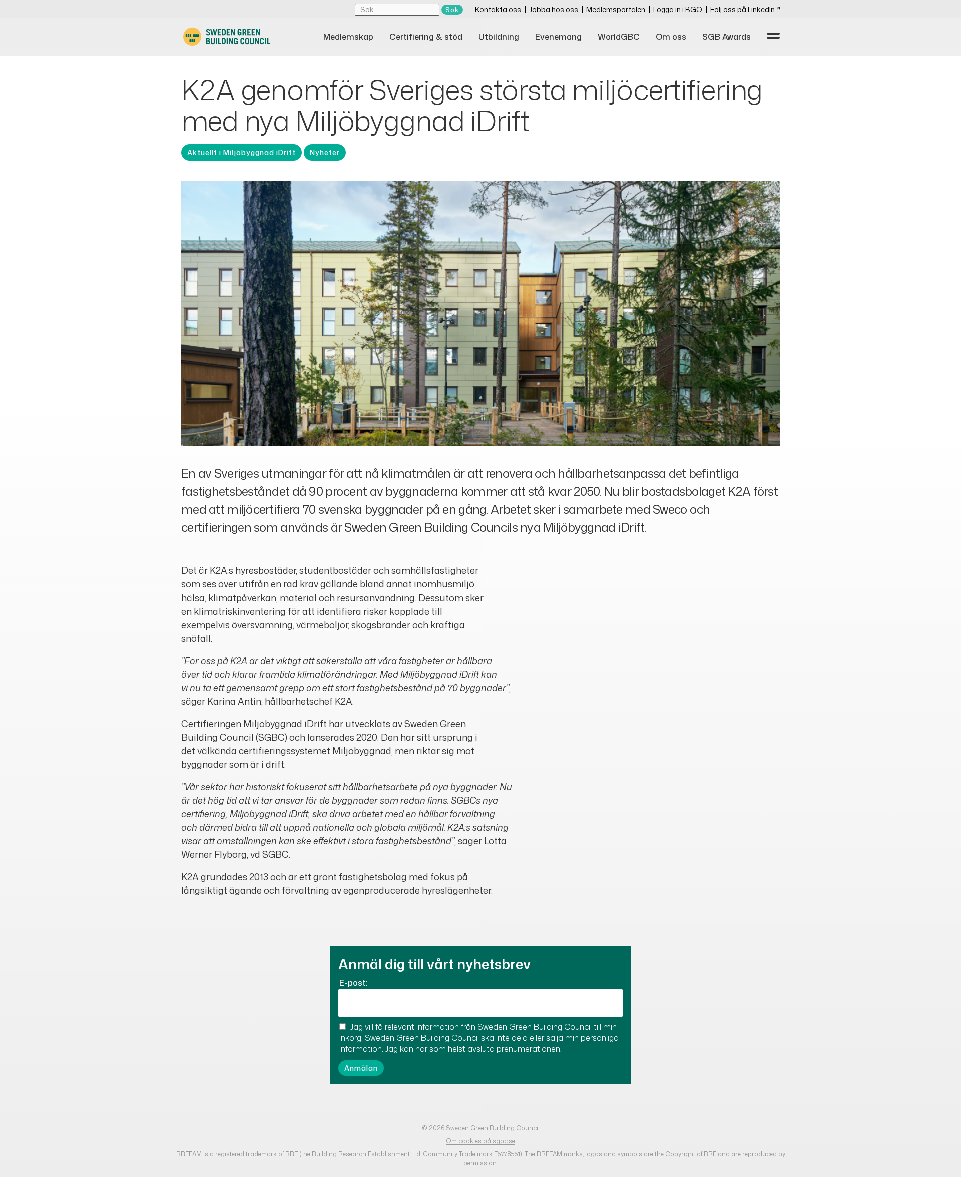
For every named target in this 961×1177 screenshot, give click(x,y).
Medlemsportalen (615, 9)
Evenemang (558, 36)
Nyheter (325, 152)
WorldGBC (619, 36)
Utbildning (498, 36)
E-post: (353, 982)
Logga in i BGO (677, 9)
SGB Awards (726, 36)
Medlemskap (348, 36)
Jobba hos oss (553, 9)
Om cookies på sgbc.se (480, 1141)
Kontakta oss (498, 9)
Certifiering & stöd (425, 36)
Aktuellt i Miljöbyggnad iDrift (241, 152)
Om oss (671, 36)
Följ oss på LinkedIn (742, 9)
